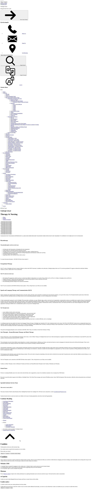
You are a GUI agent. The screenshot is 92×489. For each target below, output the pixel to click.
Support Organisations (12, 183)
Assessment (8, 155)
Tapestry (7, 198)
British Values (8, 156)
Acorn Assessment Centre (11, 96)
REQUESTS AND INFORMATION (15, 192)
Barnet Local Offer (12, 132)
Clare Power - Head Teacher (13, 140)
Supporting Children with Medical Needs (19, 126)
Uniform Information (10, 180)
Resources (13, 103)
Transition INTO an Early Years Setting (18, 123)
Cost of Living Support (10, 201)
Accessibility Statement (10, 426)
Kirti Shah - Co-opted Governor (14, 148)
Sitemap (4, 420)
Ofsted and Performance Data (11, 161)
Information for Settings (12, 116)
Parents (4, 173)
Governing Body (9, 137)
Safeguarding (8, 166)
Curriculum (8, 157)
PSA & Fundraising (9, 176)
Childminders (13, 130)
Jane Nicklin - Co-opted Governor (15, 145)
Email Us (24, 43)
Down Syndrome (14, 114)
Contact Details (9, 203)
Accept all (7, 453)
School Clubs (8, 177)
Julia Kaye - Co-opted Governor (14, 150)
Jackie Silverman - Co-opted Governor (15, 141)
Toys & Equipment (12, 185)
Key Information (6, 152)
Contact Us (13, 115)
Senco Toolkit (13, 120)
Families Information (10, 191)
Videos (14, 105)
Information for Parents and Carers (15, 98)
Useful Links (8, 181)
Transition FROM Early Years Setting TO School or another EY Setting (25, 124)
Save (11, 487)
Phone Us (24, 33)
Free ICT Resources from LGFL (14, 188)
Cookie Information (9, 424)
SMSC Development (10, 167)
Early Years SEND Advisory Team (12, 97)
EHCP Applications (14, 121)
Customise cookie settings (15, 453)
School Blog (8, 190)
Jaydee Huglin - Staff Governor (14, 147)
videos (14, 108)
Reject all (2, 453)
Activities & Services (12, 182)
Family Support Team (10, 195)
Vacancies (7, 133)
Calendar (7, 169)
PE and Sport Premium (10, 163)
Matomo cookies (7, 473)
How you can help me (17, 104)
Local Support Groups (15, 111)
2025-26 (12, 117)
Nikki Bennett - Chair (12, 138)
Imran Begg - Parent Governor (14, 143)
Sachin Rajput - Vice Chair (13, 139)
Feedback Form (14, 131)
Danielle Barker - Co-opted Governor (15, 146)
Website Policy (8, 425)
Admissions (8, 154)
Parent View (8, 194)
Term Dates (8, 178)
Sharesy (9, 189)
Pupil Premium (8, 165)
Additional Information (15, 128)
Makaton (12, 125)
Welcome (7, 94)
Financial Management (10, 159)
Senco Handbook (14, 119)
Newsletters (8, 172)
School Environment (10, 134)
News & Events (6, 168)
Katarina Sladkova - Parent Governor (15, 142)
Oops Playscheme (9, 151)
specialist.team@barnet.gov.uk (60, 391)
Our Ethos (8, 135)
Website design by (9, 430)
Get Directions (25, 52)
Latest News (8, 171)
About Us (5, 93)
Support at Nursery (14, 99)
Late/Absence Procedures (11, 174)
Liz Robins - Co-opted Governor (14, 149)
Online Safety (8, 199)
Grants (9, 184)
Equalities (7, 158)
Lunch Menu (8, 175)
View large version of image (6, 221)
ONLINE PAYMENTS (12, 193)
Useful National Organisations (16, 113)
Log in (4, 206)
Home (4, 91)
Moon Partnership (9, 200)
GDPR (7, 160)
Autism (12, 112)
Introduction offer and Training (17, 100)
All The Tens (13, 122)
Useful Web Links (14, 129)
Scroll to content (4, 3)
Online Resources (11, 186)
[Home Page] (4, 4)
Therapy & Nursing (9, 197)
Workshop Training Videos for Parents (20, 102)
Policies (7, 164)
